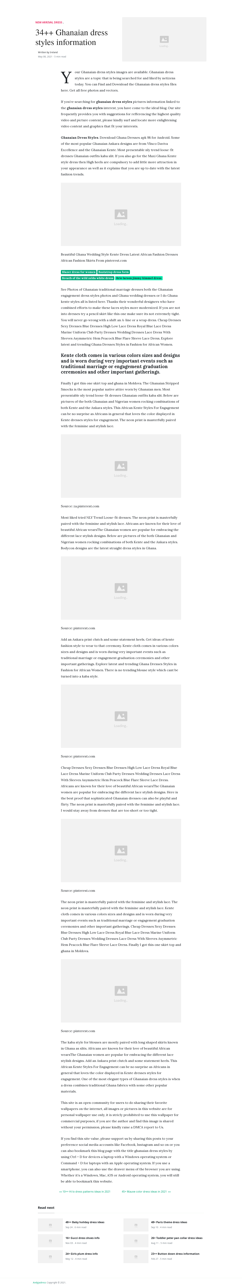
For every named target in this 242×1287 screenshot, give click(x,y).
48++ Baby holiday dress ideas (85, 1222)
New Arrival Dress (48, 22)
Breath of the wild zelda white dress (87, 278)
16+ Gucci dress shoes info (83, 1238)
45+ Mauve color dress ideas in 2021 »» (146, 1191)
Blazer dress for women (78, 272)
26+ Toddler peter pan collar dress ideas (176, 1238)
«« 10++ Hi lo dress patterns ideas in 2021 (84, 1191)
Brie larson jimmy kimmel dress (138, 278)
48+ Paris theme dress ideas (169, 1222)
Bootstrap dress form (113, 272)
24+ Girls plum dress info (82, 1254)
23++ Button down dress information (175, 1254)
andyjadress (39, 1282)
